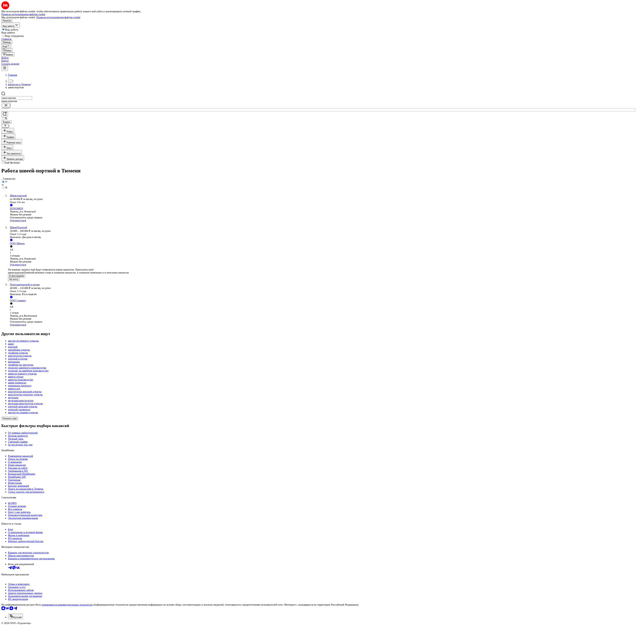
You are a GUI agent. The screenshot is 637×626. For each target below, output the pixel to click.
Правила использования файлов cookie (58, 17)
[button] (5, 57)
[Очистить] (6, 105)
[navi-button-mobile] (4, 68)
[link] (7, 50)
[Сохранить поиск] (4, 114)
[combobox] (16, 98)
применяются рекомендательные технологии (67, 604)
